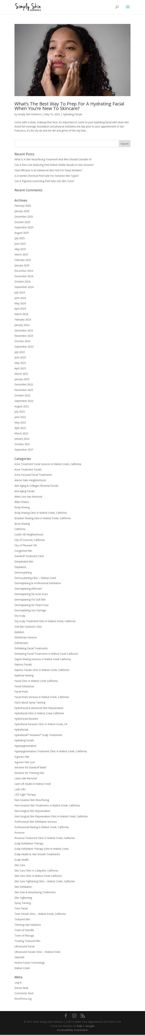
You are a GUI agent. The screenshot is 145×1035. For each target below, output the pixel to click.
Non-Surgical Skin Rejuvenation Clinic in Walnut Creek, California (51, 816)
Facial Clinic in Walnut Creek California (36, 680)
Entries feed (21, 988)
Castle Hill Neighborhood (28, 534)
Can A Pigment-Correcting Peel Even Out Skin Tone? (44, 181)
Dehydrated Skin (23, 561)
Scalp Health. (21, 859)
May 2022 (20, 422)
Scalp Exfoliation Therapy (28, 843)
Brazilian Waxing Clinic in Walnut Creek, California (42, 518)
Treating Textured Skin (27, 941)
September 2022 (23, 400)
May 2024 (20, 303)
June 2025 (20, 243)
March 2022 (21, 433)
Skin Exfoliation (23, 886)
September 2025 (23, 227)
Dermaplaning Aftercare (28, 588)
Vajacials (19, 957)
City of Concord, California (29, 540)
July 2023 (19, 352)
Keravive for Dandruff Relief (30, 767)
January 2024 (21, 325)
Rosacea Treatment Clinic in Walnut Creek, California (44, 838)
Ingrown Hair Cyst (24, 762)
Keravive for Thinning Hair (29, 773)
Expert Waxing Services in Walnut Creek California (42, 659)
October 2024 (22, 281)
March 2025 (21, 254)
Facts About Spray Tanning (29, 702)
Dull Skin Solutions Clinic (28, 626)
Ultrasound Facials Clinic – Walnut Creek (37, 952)
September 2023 (23, 346)
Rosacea (19, 832)
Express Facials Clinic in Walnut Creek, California (41, 670)
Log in (18, 982)
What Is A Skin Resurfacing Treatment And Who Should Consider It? (53, 159)
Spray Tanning (22, 903)
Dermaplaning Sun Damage (30, 610)
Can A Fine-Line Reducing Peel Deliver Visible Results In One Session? (54, 164)
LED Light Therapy (25, 794)
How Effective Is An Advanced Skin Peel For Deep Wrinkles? (48, 170)
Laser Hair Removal (25, 778)
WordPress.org (22, 998)
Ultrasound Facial (24, 946)
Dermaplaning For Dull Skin (30, 599)
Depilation (20, 567)
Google (89, 1026)
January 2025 (21, 265)
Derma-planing (22, 572)
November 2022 (23, 390)
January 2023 (21, 379)
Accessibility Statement (72, 1030)
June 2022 (20, 417)
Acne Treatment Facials (28, 469)
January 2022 (21, 438)
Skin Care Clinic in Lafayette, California (36, 870)
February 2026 (22, 205)
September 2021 (23, 449)
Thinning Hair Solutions (27, 924)
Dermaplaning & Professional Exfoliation (37, 583)
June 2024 (20, 298)
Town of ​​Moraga (24, 935)
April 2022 (20, 428)
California (19, 529)
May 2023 (20, 362)
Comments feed (23, 993)
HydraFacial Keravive (26, 718)
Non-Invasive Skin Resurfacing (31, 800)
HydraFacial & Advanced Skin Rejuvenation (38, 708)
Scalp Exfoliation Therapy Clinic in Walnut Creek (41, 848)
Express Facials (23, 664)
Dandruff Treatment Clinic (29, 556)
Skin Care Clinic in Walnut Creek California (38, 875)
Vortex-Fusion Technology (29, 962)
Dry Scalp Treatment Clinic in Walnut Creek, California (45, 621)
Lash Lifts (20, 789)
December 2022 (23, 384)
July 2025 (19, 238)
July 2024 (19, 292)
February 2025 (22, 260)
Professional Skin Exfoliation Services (35, 821)
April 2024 (20, 308)
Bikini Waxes (21, 502)
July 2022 (19, 411)
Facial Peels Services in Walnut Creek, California (41, 697)
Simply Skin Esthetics (30, 114)
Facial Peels (21, 691)
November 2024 (23, 276)
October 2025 (22, 222)
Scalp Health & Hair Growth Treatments (37, 854)
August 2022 (21, 406)
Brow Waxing (22, 523)
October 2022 (22, 395)
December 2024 (23, 270)
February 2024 (22, 319)
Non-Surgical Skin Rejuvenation (32, 811)
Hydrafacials (21, 729)
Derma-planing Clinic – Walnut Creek (35, 578)
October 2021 (22, 444)
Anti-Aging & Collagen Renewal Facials (36, 485)
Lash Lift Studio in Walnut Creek (32, 783)
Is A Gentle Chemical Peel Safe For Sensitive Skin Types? (46, 175)
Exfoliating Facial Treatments (31, 648)
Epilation (19, 632)
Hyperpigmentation (25, 745)
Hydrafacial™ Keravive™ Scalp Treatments (38, 735)
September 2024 (23, 287)
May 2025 (20, 249)
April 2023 (20, 368)
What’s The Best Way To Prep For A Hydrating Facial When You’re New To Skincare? (69, 105)
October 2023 (22, 341)
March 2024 (21, 314)
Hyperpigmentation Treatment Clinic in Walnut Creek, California (50, 751)
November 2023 (23, 335)
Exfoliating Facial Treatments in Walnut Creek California (46, 653)
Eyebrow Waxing (23, 675)
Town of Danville (24, 930)
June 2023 (20, 357)
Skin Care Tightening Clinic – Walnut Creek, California (44, 881)
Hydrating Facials (72, 114)
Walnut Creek (22, 968)
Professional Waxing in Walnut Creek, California (41, 827)
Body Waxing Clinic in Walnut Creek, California (40, 512)
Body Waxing (22, 507)
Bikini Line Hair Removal (28, 496)
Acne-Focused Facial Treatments (33, 474)
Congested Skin (23, 550)
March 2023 (21, 373)
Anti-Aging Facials (24, 491)
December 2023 (23, 330)
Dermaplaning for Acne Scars (31, 594)
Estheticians (21, 642)
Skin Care (19, 865)
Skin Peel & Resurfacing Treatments (35, 892)
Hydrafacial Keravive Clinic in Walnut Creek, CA (40, 724)
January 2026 (21, 211)
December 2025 (23, 216)
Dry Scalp (19, 615)
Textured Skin (22, 919)
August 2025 (21, 232)
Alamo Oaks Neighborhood (30, 480)
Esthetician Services (25, 637)
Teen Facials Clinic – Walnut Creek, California (40, 914)
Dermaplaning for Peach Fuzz (31, 605)
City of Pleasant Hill (25, 545)
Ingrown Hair (21, 756)
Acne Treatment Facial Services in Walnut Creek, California (47, 464)
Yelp (79, 1026)
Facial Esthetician (24, 686)
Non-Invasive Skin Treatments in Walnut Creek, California (47, 805)
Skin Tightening (23, 897)
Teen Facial (21, 908)
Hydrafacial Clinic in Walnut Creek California (39, 713)
